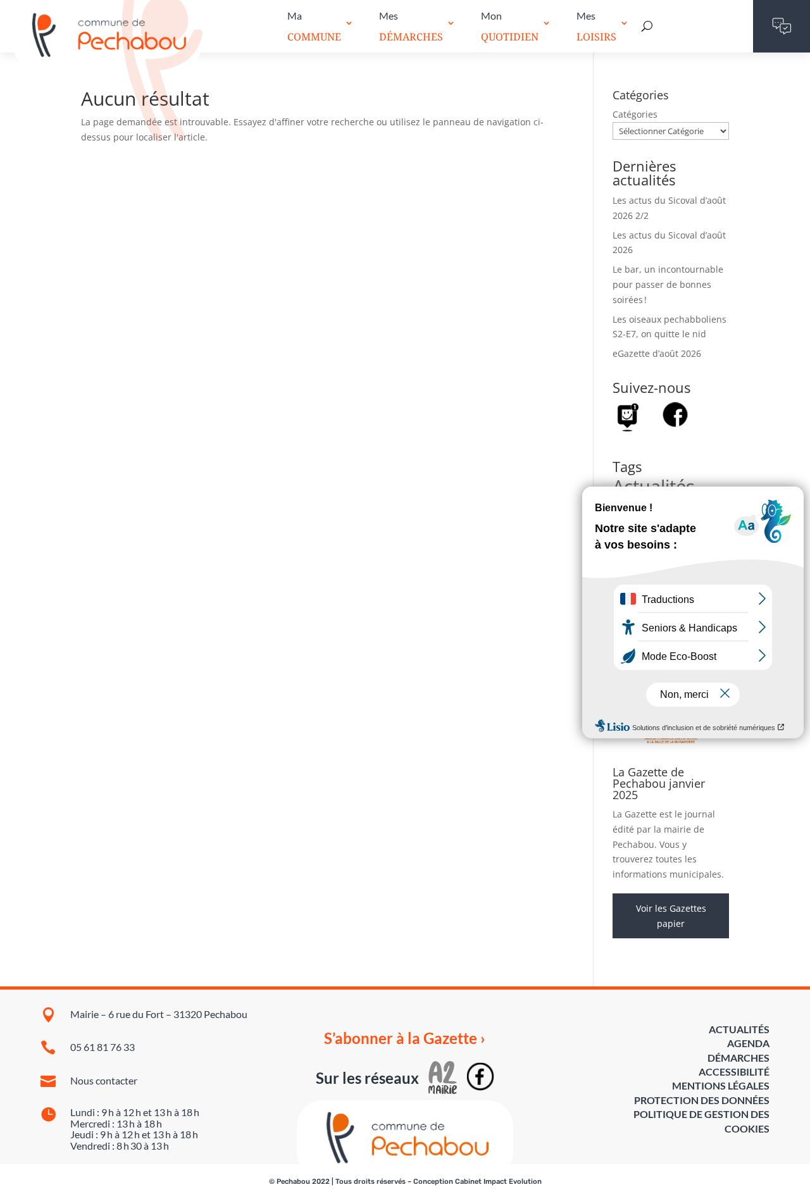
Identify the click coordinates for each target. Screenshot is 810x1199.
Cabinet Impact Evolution (498, 1181)
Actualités (739, 1029)
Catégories (635, 114)
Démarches (738, 1058)
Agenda (748, 1043)
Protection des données (702, 1100)
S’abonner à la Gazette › (404, 1038)
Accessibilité (734, 1071)
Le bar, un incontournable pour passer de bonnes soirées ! (668, 284)
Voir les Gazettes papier (671, 915)
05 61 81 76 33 (102, 1047)
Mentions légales (721, 1085)
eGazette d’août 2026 (657, 353)
